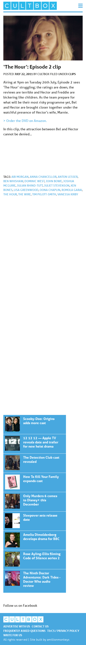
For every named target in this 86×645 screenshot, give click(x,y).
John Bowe (54, 181)
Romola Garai (72, 190)
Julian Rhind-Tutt (30, 185)
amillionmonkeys (58, 639)
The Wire (24, 194)
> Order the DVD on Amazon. (25, 120)
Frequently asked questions (24, 631)
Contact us (40, 626)
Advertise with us (16, 626)
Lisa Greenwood (26, 190)
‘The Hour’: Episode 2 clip (34, 424)
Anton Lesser (68, 177)
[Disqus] (43, 255)
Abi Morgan (20, 177)
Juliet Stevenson (57, 185)
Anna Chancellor (43, 177)
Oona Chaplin (50, 190)
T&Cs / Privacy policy (63, 631)
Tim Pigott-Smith (44, 194)
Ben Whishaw (13, 181)
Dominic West (34, 181)
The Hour (10, 194)
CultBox (43, 74)
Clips (72, 74)
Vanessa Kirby (67, 194)
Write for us (12, 635)
